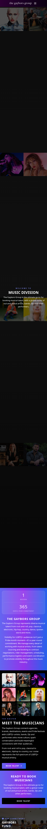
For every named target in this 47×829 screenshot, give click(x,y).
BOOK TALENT (12, 766)
